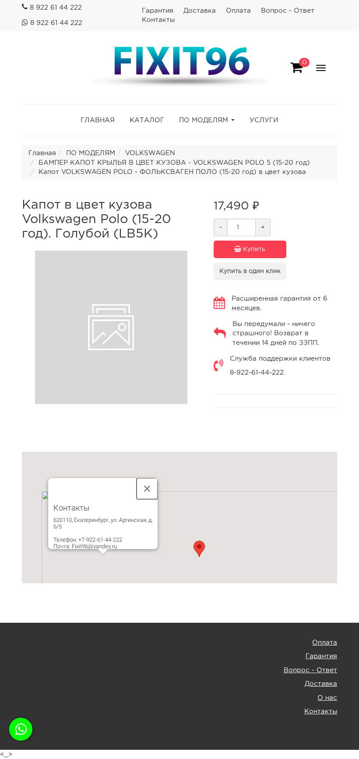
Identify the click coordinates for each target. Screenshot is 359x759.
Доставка (199, 11)
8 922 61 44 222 (56, 8)
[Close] (147, 488)
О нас (327, 698)
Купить (253, 249)
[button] (199, 548)
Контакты (158, 20)
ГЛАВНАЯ (98, 120)
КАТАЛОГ (147, 120)
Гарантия (157, 11)
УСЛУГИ (264, 120)
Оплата (238, 11)
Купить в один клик (250, 271)
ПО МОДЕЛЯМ (203, 120)
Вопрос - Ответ (287, 11)
